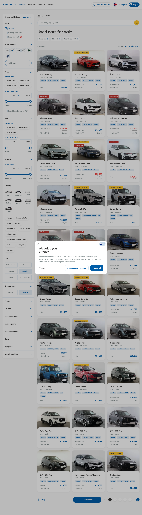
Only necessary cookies (76, 268)
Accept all (97, 268)
